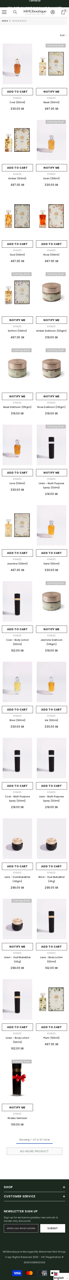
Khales (17, 98)
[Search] (15, 12)
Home (5, 20)
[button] (61, 1276)
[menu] (4, 12)
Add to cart (17, 92)
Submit (52, 1228)
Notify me (52, 92)
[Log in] (52, 12)
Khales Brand (19, 20)
